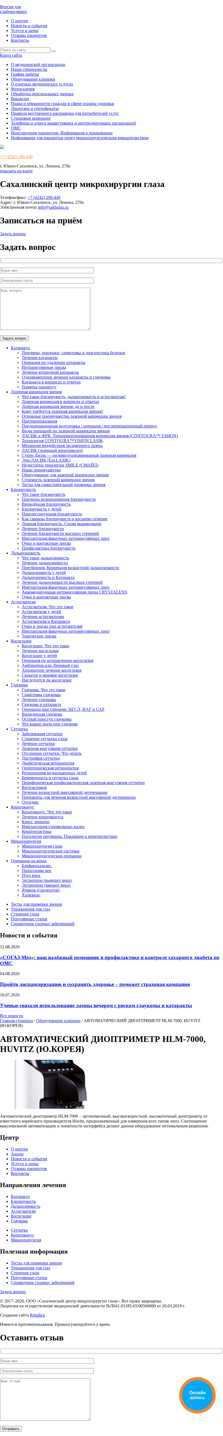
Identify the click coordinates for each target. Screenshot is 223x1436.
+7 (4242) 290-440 (16, 156)
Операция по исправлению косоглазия (57, 660)
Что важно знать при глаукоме (50, 724)
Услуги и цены (24, 30)
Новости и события (29, 25)
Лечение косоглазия (40, 650)
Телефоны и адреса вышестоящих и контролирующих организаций (73, 123)
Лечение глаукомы (39, 699)
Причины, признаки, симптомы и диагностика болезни (73, 352)
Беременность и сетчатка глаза (50, 777)
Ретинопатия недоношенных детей (54, 773)
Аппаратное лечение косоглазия (51, 670)
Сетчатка (19, 729)
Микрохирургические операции (52, 856)
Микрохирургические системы (50, 851)
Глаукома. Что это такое (44, 689)
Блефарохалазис (37, 865)
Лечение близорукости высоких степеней (60, 533)
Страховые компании (31, 118)
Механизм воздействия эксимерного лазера (62, 445)
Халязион (31, 895)
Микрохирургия (26, 841)
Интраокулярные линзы (44, 367)
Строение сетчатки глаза (44, 738)
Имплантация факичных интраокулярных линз (65, 538)
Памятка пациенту (39, 387)
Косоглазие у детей (39, 655)
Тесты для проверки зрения (36, 904)
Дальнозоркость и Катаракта (48, 577)
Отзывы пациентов (29, 35)
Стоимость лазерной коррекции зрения (58, 479)
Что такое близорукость (43, 494)
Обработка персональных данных (42, 93)
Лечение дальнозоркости (45, 562)
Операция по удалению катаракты (53, 362)
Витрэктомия (34, 787)
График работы (25, 74)
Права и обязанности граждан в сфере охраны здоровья (62, 103)
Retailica (37, 1315)
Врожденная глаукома (42, 714)
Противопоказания (39, 421)
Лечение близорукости (43, 528)
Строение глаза (25, 914)
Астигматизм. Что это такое (47, 606)
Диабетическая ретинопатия (48, 763)
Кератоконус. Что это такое (47, 812)
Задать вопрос (13, 234)
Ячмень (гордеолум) (41, 890)
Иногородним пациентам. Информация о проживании (62, 133)
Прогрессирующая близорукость (52, 514)
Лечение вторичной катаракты (50, 372)
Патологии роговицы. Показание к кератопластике (69, 836)
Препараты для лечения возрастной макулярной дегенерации (79, 797)
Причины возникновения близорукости (59, 499)
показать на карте (16, 171)
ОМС (16, 128)
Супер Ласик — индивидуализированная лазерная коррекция (79, 455)
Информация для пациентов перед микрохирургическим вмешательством (79, 137)
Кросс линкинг (36, 821)
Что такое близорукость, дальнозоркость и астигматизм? (74, 396)
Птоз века (31, 875)
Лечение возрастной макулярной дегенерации (64, 792)
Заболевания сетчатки (42, 733)
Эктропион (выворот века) (47, 880)
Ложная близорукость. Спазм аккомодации (61, 523)
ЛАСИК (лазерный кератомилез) (52, 450)
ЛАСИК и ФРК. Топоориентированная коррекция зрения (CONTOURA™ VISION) (100, 435)
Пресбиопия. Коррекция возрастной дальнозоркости (70, 567)
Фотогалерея (23, 89)
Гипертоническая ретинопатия (50, 768)
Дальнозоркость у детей (44, 572)
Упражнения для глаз (30, 909)
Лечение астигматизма (43, 616)
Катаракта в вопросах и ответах (51, 382)
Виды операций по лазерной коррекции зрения (66, 431)
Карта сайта (11, 55)
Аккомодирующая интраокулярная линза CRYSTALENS (74, 592)
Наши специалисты (29, 69)
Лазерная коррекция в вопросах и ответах (60, 401)
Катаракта (20, 347)
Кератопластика (36, 831)
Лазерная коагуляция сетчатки (50, 748)
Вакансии (20, 98)
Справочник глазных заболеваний (43, 923)
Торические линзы (39, 636)
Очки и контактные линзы (46, 543)
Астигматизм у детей (41, 611)
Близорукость (23, 489)
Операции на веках (29, 860)
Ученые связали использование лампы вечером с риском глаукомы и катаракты (96, 1005)
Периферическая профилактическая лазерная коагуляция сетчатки (83, 782)
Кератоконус (22, 807)
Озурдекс (30, 802)
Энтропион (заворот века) (46, 885)
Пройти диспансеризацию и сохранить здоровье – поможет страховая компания (95, 984)
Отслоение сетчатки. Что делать (51, 753)
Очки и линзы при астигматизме (52, 626)
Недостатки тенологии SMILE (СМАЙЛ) (60, 465)
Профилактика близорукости (49, 548)
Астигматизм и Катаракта (46, 621)
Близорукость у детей (41, 509)
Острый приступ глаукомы (47, 719)
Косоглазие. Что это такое (45, 645)
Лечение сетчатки (38, 743)
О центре (19, 20)
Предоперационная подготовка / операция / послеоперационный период (89, 426)
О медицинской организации (38, 64)
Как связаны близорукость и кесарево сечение (64, 518)
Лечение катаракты (40, 357)
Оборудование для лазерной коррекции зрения (65, 475)
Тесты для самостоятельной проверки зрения (63, 484)
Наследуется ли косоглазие (47, 680)
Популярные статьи (29, 919)
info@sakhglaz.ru (53, 207)
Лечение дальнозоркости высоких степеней (62, 582)
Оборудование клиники (33, 79)
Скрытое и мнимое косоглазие (50, 675)
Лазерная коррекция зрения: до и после (58, 406)
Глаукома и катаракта (41, 704)
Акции (17, 1154)
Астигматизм (23, 602)
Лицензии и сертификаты (35, 108)
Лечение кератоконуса (42, 816)
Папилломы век (36, 870)
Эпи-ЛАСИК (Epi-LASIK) (46, 460)
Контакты (20, 40)
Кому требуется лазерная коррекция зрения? (62, 411)
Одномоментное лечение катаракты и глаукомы (66, 377)
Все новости (11, 1015)
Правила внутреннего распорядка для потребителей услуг (65, 113)
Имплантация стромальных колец (53, 826)
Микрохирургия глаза (42, 846)
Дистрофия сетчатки (41, 758)
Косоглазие (21, 641)
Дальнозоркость (25, 553)
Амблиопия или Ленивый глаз (50, 665)
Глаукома (19, 685)
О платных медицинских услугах (42, 84)
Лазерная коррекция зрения (36, 391)
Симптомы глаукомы (41, 694)
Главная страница (16, 1020)
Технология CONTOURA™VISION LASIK (62, 440)
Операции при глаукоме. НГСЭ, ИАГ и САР (63, 709)
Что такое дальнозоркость (45, 558)
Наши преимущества (41, 470)
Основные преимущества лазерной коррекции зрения (72, 416)
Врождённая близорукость (46, 504)
